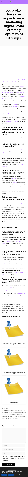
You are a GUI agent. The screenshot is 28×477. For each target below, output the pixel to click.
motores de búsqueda (19, 156)
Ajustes (17, 474)
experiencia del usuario (7, 92)
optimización (5, 82)
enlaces (22, 86)
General (6, 408)
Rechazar (11, 474)
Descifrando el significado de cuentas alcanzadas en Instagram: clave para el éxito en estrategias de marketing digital (13, 416)
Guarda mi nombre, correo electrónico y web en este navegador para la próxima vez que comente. (14, 458)
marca (14, 178)
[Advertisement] (14, 64)
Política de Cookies (12, 470)
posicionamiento (21, 92)
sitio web (14, 82)
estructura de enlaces (9, 108)
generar (9, 241)
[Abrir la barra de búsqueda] (2, 2)
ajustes (11, 472)
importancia (16, 106)
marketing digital (20, 79)
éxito (11, 287)
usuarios (15, 182)
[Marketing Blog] (14, 2)
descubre (8, 121)
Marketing (14, 104)
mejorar (16, 121)
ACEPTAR (4, 474)
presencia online (12, 113)
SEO (11, 152)
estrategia (4, 140)
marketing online (6, 290)
